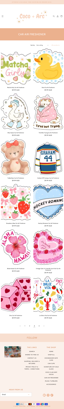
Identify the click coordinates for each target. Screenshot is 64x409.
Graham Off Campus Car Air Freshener (48, 178)
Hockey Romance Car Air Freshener (48, 223)
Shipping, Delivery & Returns (32, 362)
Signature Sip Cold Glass (51, 368)
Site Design (31, 406)
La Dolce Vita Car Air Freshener (48, 315)
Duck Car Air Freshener (48, 87)
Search (32, 351)
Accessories (51, 384)
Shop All (51, 354)
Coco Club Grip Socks (51, 373)
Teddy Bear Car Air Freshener (16, 178)
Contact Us (32, 358)
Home (51, 351)
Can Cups (51, 363)
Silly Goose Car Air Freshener (16, 132)
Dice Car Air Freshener (15, 315)
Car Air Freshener (51, 378)
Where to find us (32, 354)
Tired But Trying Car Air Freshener (48, 132)
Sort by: (33, 45)
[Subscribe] (29, 394)
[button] (2, 16)
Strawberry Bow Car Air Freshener (15, 223)
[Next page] (44, 326)
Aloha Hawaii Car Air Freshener (15, 268)
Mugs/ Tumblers (51, 381)
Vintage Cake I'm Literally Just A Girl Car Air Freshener (48, 269)
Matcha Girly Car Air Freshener (15, 87)
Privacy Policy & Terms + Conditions (32, 368)
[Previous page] (20, 326)
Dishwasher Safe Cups (51, 359)
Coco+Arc (22, 406)
